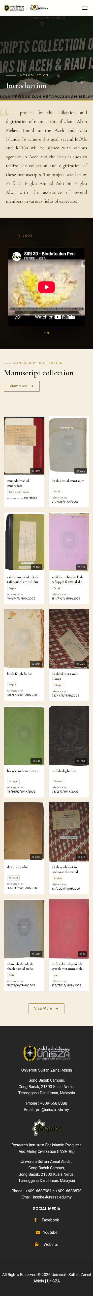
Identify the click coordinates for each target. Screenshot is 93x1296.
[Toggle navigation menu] (85, 7)
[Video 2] (48, 333)
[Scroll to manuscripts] (81, 84)
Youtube (50, 1232)
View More (19, 386)
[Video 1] (45, 333)
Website (50, 1244)
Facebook (50, 1220)
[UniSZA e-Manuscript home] (26, 8)
